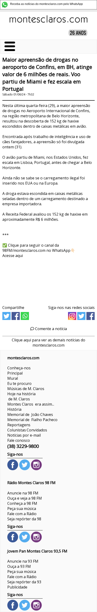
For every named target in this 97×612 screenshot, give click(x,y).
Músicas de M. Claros (25, 388)
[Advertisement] (48, 280)
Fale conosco (18, 440)
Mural (12, 378)
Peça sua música (21, 508)
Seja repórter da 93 (24, 581)
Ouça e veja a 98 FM (24, 498)
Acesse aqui (12, 255)
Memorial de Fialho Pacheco (32, 419)
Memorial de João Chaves (30, 414)
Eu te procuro (19, 383)
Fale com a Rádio (21, 513)
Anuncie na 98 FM (22, 493)
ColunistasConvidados (27, 430)
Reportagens (18, 424)
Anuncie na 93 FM (22, 561)
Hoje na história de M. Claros (21, 396)
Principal (15, 373)
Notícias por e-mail (24, 435)
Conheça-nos (19, 368)
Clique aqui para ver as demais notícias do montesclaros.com (48, 342)
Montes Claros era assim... (30, 404)
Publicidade (17, 587)
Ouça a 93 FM (19, 566)
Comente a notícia (50, 328)
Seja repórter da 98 (24, 518)
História (14, 409)
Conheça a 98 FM (22, 503)
